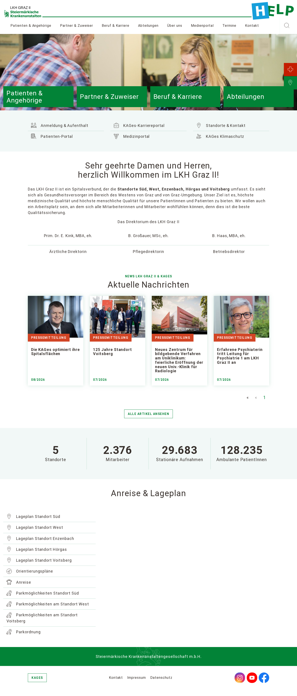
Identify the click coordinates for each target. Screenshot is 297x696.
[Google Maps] (198, 554)
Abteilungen (148, 26)
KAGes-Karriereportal (143, 125)
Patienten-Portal (56, 136)
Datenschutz (161, 678)
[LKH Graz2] (273, 11)
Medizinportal (136, 136)
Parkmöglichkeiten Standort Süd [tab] (47, 593)
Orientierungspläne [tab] (34, 571)
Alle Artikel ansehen (148, 414)
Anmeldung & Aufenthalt (64, 125)
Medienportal (202, 26)
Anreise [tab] (23, 582)
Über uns (174, 26)
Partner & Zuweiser (76, 26)
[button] (287, 25)
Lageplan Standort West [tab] (39, 527)
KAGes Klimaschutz (224, 136)
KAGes (37, 677)
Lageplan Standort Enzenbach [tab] (44, 538)
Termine (229, 26)
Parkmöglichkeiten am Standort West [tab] (52, 604)
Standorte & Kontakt (225, 125)
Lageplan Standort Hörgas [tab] (41, 549)
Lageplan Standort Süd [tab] (37, 516)
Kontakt (252, 26)
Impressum (136, 678)
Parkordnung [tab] (28, 632)
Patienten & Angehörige (30, 26)
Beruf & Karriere (115, 26)
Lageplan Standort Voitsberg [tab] (43, 560)
